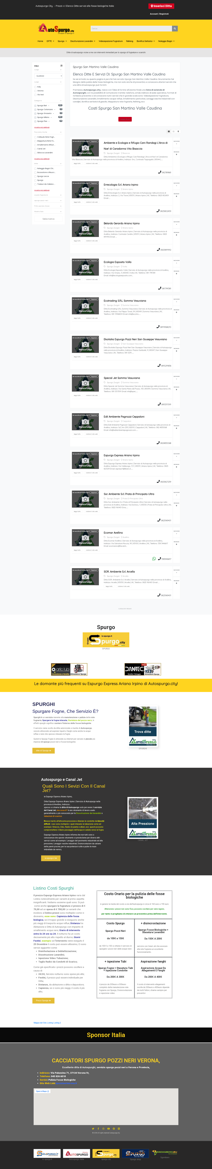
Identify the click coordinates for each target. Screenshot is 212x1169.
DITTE (49, 41)
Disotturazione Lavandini (81, 41)
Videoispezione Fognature (111, 41)
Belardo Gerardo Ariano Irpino (122, 223)
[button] (161, 6)
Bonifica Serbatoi (144, 41)
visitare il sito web (92, 163)
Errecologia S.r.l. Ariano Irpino (121, 184)
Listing (50, 1023)
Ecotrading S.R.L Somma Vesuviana (125, 300)
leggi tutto (77, 163)
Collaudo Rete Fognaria (46, 137)
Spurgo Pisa (42, 121)
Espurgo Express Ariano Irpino (122, 455)
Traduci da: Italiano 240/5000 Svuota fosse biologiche (46, 184)
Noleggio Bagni (165, 41)
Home (40, 41)
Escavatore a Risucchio (46, 172)
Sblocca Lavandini (45, 152)
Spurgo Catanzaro (45, 109)
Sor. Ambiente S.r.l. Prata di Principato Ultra (129, 494)
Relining (129, 41)
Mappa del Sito (40, 1023)
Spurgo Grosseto (44, 113)
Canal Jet (41, 149)
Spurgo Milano (43, 117)
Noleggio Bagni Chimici (46, 168)
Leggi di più (125, 119)
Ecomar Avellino (113, 532)
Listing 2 (57, 1023)
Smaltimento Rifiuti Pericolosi (46, 145)
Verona (40, 90)
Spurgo (61, 41)
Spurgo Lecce (43, 176)
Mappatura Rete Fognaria (46, 141)
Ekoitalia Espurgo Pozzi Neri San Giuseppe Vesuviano (135, 339)
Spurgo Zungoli (113, 153)
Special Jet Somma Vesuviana (122, 377)
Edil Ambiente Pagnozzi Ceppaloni (124, 416)
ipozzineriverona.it (66, 1083)
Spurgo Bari (42, 105)
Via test (40, 94)
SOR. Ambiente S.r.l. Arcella (119, 571)
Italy (39, 87)
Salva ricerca (48, 219)
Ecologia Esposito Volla (117, 262)
